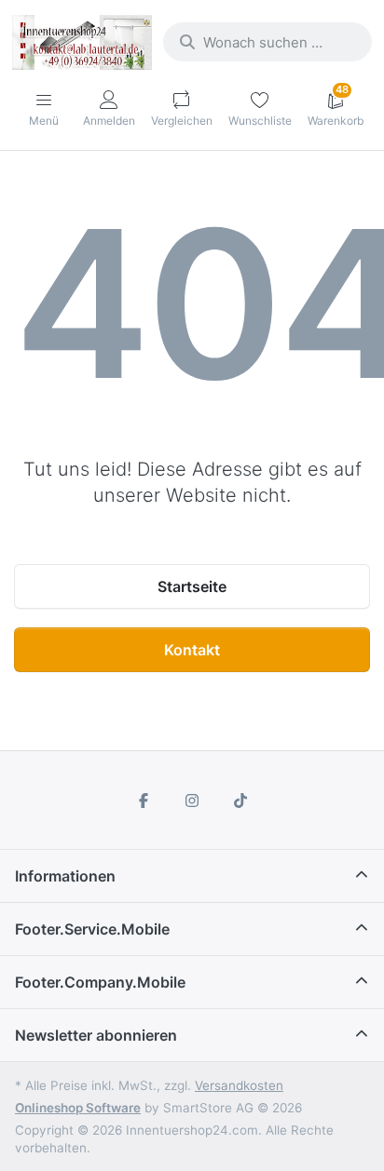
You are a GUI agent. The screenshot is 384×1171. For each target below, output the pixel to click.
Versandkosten (239, 1085)
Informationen (65, 876)
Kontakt (192, 649)
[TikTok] (240, 800)
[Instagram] (192, 800)
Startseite (192, 586)
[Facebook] (144, 800)
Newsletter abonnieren (96, 1035)
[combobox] (267, 41)
